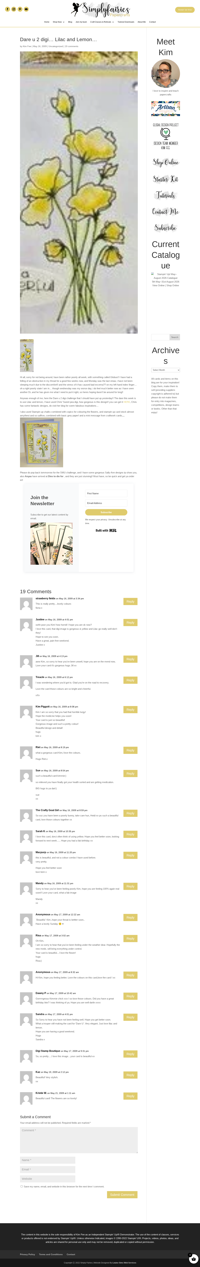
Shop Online (172, 285)
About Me (142, 22)
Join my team (81, 22)
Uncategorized (56, 46)
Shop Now (57, 22)
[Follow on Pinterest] (20, 9)
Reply (130, 601)
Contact (152, 22)
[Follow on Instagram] (13, 9)
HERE (126, 402)
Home (46, 22)
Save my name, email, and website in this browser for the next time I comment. (64, 1186)
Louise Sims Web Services (124, 1263)
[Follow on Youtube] (26, 9)
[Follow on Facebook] (7, 9)
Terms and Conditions (51, 1254)
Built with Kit (106, 530)
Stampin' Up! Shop (185, 10)
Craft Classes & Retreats (100, 22)
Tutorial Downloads (126, 22)
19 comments (71, 46)
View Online (158, 285)
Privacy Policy (27, 1254)
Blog (70, 22)
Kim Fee (27, 46)
